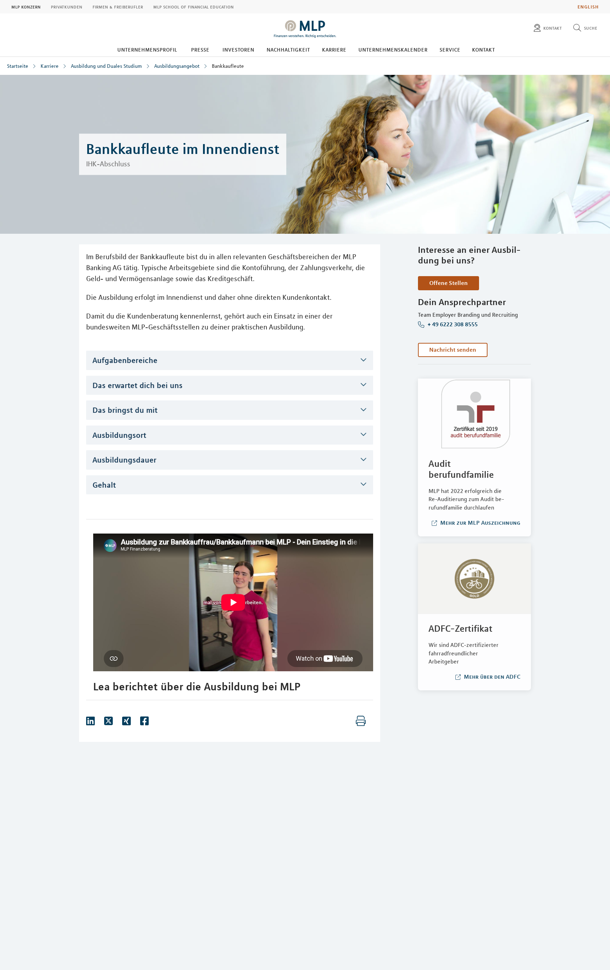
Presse (200, 49)
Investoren (238, 49)
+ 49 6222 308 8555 (452, 324)
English (588, 7)
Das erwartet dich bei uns (137, 385)
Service (449, 49)
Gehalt (104, 484)
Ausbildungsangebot (176, 66)
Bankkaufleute (228, 66)
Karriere (334, 49)
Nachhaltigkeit (288, 49)
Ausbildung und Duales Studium (106, 66)
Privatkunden (66, 7)
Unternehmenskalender (392, 49)
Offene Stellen (448, 282)
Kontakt (483, 49)
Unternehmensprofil (147, 49)
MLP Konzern (26, 7)
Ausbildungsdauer (124, 459)
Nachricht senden (452, 349)
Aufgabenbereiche (124, 360)
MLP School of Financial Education (193, 7)
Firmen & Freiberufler (117, 7)
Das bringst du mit (124, 410)
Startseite (17, 66)
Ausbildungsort (119, 435)
